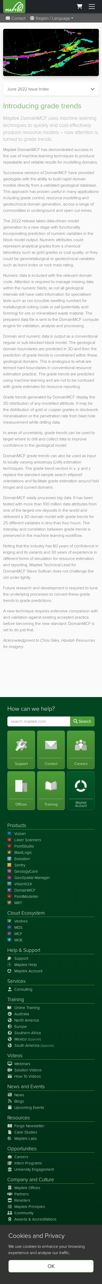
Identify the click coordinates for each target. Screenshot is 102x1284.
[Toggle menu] (92, 7)
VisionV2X (23, 884)
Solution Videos (28, 1070)
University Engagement (34, 1169)
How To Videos (27, 1076)
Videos (14, 1055)
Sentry (19, 865)
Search (84, 721)
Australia (21, 1014)
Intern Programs (28, 1163)
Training (15, 999)
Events (37, 1086)
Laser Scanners (27, 840)
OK (51, 1266)
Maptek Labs (25, 1138)
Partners (21, 1194)
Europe (20, 1026)
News (13, 1086)
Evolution (22, 859)
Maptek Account (28, 971)
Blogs (19, 1101)
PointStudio (24, 846)
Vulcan (20, 834)
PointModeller (26, 896)
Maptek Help (25, 965)
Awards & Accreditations (35, 1219)
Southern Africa (27, 1033)
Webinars (22, 1064)
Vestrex (20, 921)
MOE (18, 940)
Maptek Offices (27, 1188)
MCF (18, 934)
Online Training (27, 1008)
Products (16, 825)
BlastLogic (23, 852)
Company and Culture (30, 1179)
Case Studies (25, 1132)
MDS (18, 927)
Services (16, 981)
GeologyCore (26, 871)
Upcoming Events (29, 1107)
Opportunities (22, 1148)
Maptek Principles (29, 1207)
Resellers (22, 1200)
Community (23, 1213)
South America (34, 1045)
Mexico (27, 1039)
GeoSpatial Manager (32, 878)
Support (21, 958)
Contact (17, 18)
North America (26, 1020)
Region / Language (52, 18)
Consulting (23, 989)
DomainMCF (24, 890)
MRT (18, 903)
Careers (21, 1157)
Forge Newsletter (29, 1126)
